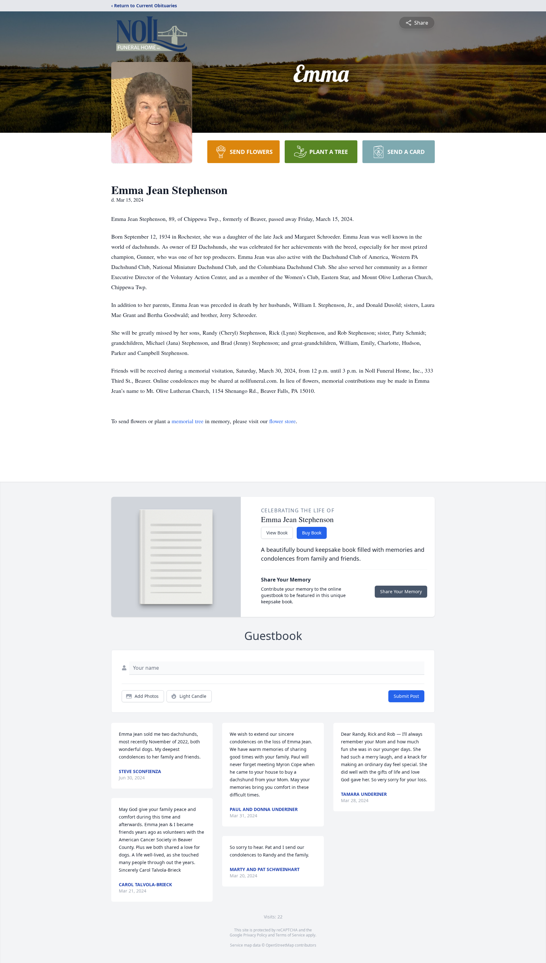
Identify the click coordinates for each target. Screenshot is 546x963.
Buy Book (311, 533)
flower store (282, 421)
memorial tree (187, 421)
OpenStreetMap (280, 945)
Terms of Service (290, 935)
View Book (277, 533)
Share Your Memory (401, 591)
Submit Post (406, 696)
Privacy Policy (255, 935)
